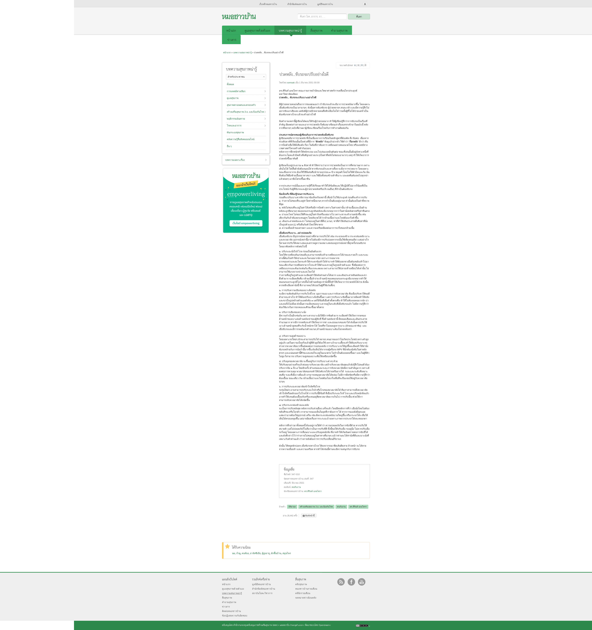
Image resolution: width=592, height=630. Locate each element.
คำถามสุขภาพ (339, 31)
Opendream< (325, 625)
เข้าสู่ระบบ (365, 4)
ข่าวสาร (231, 40)
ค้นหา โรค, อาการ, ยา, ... (312, 17)
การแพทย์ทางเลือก (236, 91)
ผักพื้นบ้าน (276, 553)
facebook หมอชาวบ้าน (351, 582)
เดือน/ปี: (288, 483)
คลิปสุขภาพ (301, 584)
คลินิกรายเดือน (302, 593)
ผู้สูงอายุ (266, 553)
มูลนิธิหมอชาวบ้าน (325, 4)
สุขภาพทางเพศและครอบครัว (241, 105)
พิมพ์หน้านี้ (310, 515)
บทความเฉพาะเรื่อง (235, 160)
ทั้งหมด (230, 84)
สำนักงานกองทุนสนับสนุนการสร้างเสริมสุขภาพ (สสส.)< (256, 625)
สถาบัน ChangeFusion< (293, 625)
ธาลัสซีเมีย (255, 553)
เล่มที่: (307, 479)
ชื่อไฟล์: (288, 474)
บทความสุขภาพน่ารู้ (290, 31)
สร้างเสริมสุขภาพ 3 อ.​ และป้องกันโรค (316, 507)
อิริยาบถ (292, 507)
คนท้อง (245, 553)
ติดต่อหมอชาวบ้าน (231, 611)
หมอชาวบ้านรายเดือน (306, 588)
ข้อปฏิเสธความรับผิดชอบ (234, 615)
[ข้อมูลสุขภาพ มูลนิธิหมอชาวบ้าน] (239, 18)
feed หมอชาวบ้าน (341, 582)
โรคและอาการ (234, 125)
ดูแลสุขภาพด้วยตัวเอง (257, 31)
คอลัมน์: (288, 487)
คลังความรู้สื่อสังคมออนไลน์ (240, 139)
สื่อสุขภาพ (316, 31)
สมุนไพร (286, 553)
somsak (291, 82)
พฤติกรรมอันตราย (236, 118)
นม (233, 553)
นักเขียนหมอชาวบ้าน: (294, 491)
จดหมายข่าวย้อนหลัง (305, 597)
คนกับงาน (296, 487)
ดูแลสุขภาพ (232, 98)
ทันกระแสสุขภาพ (235, 132)
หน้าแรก (231, 31)
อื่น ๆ (229, 146)
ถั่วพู (238, 553)
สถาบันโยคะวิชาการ (262, 593)
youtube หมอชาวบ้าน (361, 582)
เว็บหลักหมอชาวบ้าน (268, 4)
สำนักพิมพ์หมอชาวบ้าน (297, 4)
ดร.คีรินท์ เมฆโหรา (313, 491)
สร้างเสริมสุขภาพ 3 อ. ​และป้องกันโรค (245, 111)
